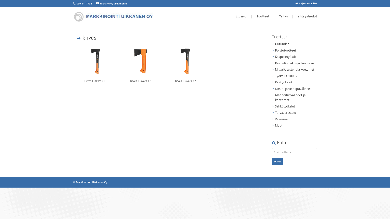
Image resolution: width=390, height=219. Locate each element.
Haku (277, 161)
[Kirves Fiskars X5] (140, 61)
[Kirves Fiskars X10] (95, 61)
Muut (278, 125)
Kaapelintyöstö (285, 57)
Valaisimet (282, 119)
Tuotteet (263, 16)
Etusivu (241, 16)
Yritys (283, 16)
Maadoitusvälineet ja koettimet (290, 97)
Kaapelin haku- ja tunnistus (294, 63)
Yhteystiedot (307, 16)
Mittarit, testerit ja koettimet (294, 69)
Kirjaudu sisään (307, 3)
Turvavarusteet (285, 113)
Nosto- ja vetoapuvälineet (293, 89)
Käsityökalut (283, 82)
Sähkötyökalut (285, 106)
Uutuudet (282, 44)
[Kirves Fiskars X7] (185, 61)
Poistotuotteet (285, 50)
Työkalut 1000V (286, 76)
